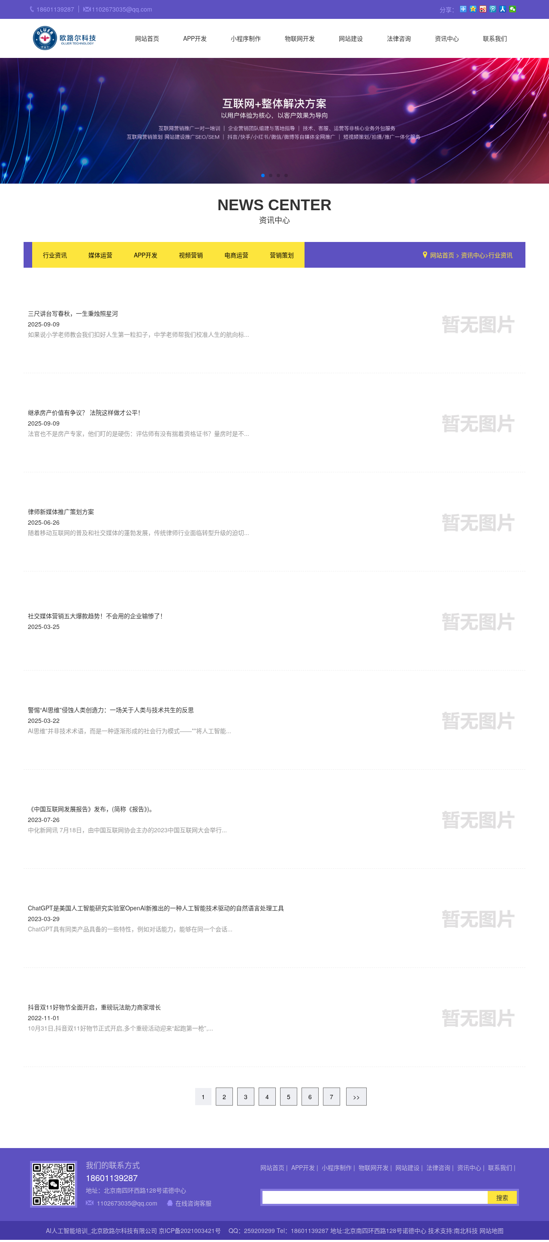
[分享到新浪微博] (483, 9)
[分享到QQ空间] (473, 9)
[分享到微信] (512, 9)
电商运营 (236, 255)
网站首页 (147, 38)
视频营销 (191, 255)
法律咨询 (399, 38)
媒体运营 (100, 255)
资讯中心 (447, 38)
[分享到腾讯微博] (493, 9)
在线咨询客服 (193, 1203)
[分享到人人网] (503, 9)
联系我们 (495, 38)
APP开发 (195, 38)
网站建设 (351, 38)
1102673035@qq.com (127, 1203)
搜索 (502, 1197)
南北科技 (466, 1230)
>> (356, 1096)
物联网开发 (300, 38)
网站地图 (492, 1230)
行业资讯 (55, 255)
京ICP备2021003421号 (190, 1230)
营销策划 (282, 255)
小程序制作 (246, 38)
